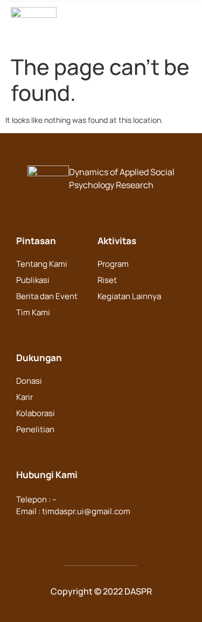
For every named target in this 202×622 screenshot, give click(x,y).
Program (113, 263)
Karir (24, 397)
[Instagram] (67, 532)
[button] (80, 25)
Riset (107, 280)
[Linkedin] (46, 532)
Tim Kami (33, 312)
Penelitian (35, 429)
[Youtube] (88, 532)
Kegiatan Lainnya (129, 296)
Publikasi (33, 280)
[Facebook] (25, 532)
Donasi (29, 380)
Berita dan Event (47, 296)
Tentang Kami (41, 263)
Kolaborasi (35, 413)
